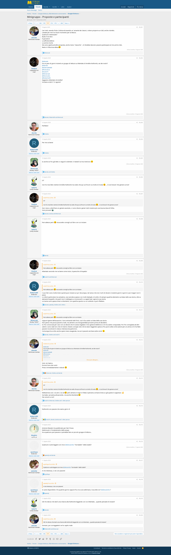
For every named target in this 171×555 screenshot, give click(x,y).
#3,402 (141, 58)
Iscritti (54, 7)
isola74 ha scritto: (48, 198)
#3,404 (141, 139)
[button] (49, 7)
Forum (38, 7)
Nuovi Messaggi (32, 10)
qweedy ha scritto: (48, 483)
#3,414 (141, 406)
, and (54, 117)
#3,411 (141, 310)
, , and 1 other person (57, 400)
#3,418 (141, 479)
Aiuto (133, 548)
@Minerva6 (46, 74)
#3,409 (141, 261)
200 (62, 23)
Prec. (30, 23)
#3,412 (141, 340)
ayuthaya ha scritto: (49, 464)
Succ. (66, 23)
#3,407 (141, 194)
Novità (46, 7)
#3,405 (141, 158)
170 (44, 23)
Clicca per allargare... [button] (92, 360)
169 (40, 23)
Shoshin (34, 435)
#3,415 (141, 425)
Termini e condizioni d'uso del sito (111, 548)
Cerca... (40, 10)
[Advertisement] (92, 98)
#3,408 (141, 219)
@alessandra (69, 445)
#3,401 (141, 27)
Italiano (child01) (34, 548)
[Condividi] (137, 27)
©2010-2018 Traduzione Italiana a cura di (85, 553)
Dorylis (30, 20)
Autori (69, 7)
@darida (45, 65)
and (50, 172)
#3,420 (141, 515)
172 (52, 23)
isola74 (34, 188)
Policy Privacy (127, 548)
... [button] (37, 23)
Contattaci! (97, 548)
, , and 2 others (55, 305)
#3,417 (141, 460)
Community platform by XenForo (85, 551)
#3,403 (141, 122)
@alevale (45, 61)
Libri (62, 7)
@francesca (46, 70)
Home (31, 7)
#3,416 (141, 441)
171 (48, 23)
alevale (34, 38)
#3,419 (141, 498)
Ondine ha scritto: (48, 344)
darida (34, 133)
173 (55, 23)
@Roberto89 (46, 78)
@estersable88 (47, 68)
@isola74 (45, 72)
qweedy (34, 471)
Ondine (34, 69)
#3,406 (141, 177)
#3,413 (141, 378)
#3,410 (141, 282)
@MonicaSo (46, 76)
